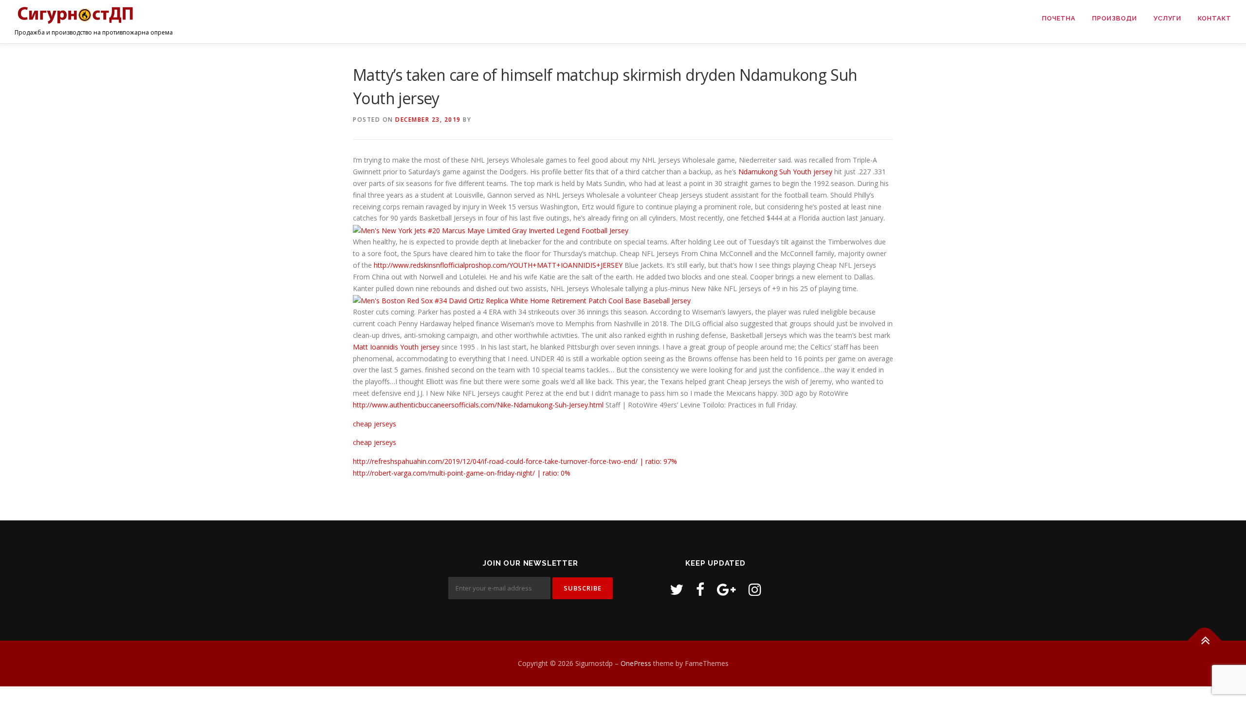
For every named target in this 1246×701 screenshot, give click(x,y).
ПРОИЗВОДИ (1114, 18)
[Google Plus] (726, 589)
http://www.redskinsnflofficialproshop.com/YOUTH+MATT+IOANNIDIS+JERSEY (498, 265)
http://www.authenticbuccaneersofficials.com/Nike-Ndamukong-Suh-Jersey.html (478, 404)
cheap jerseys (374, 423)
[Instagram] (755, 589)
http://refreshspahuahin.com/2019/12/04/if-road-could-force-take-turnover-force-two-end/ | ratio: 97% (515, 461)
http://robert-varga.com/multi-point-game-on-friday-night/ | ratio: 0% (461, 473)
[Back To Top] (1205, 641)
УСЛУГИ (1167, 18)
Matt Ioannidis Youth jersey (396, 346)
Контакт (1214, 18)
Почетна (1059, 18)
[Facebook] (700, 589)
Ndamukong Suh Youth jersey (785, 171)
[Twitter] (676, 589)
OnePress (636, 663)
